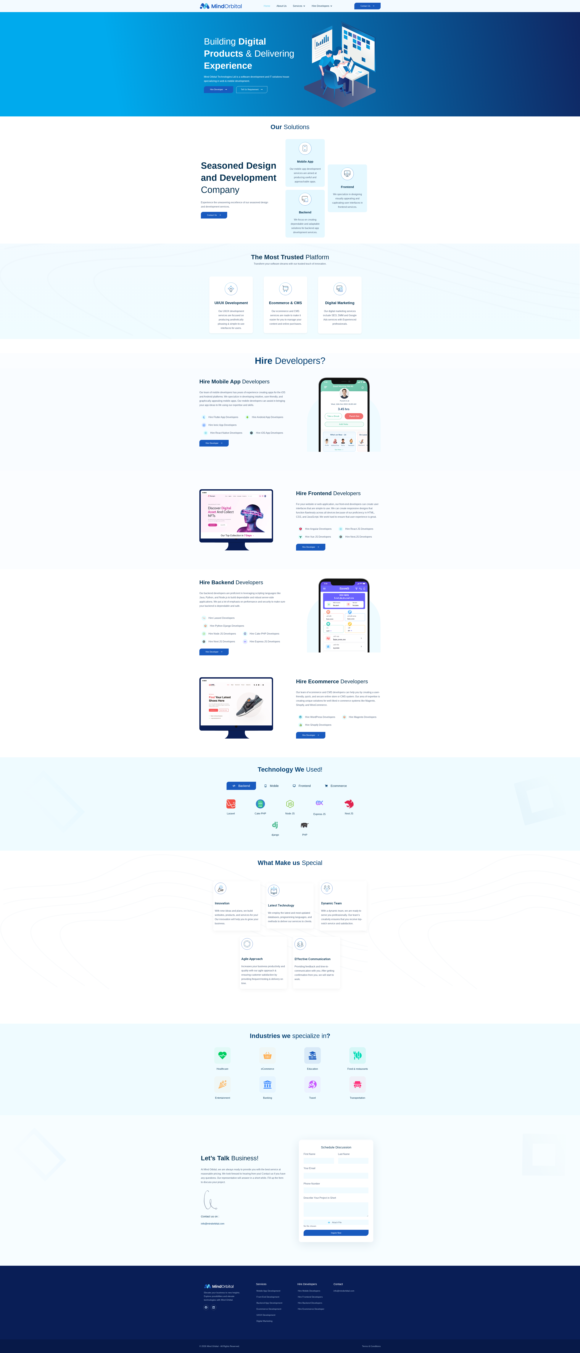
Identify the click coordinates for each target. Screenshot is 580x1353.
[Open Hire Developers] (331, 6)
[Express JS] (320, 806)
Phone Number (312, 1183)
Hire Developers (307, 1284)
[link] (267, 6)
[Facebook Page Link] (206, 1307)
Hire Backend (231, 582)
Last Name (344, 1154)
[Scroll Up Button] (571, 1335)
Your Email (309, 1168)
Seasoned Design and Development (238, 178)
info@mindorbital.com (212, 1223)
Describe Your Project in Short (320, 1198)
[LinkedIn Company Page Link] (213, 1307)
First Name (309, 1154)
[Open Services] (304, 6)
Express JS (319, 814)
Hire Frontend (328, 493)
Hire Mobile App (234, 381)
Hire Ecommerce (332, 681)
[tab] (241, 786)
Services (261, 1284)
